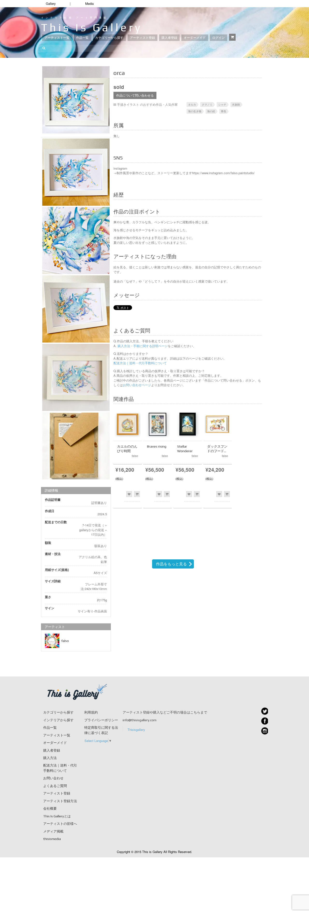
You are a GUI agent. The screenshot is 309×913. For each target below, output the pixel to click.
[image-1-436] (76, 172)
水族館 (236, 104)
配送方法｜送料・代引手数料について (140, 363)
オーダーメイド (195, 38)
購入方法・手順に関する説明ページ (142, 346)
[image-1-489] (76, 377)
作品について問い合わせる (135, 95)
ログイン (218, 38)
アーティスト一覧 (57, 38)
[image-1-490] (76, 445)
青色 (223, 111)
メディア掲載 (53, 831)
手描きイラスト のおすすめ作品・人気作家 (147, 104)
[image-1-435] (76, 99)
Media (89, 3)
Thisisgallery (136, 729)
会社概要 (50, 808)
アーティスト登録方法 (60, 801)
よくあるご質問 (55, 786)
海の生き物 (194, 111)
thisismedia (52, 839)
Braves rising (156, 446)
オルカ (192, 104)
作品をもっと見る (171, 564)
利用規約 (91, 712)
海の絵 (211, 111)
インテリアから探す (58, 720)
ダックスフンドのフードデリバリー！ (217, 450)
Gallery (51, 3)
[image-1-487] (76, 240)
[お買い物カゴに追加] (137, 494)
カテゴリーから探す (109, 38)
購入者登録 (169, 38)
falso (65, 641)
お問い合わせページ (137, 385)
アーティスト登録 (142, 38)
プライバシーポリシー (101, 720)
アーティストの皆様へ (60, 824)
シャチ (222, 104)
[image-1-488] (76, 309)
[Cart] (232, 37)
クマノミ (207, 104)
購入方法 (50, 758)
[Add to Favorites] (129, 494)
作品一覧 (82, 38)
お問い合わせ (53, 778)
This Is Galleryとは (57, 816)
